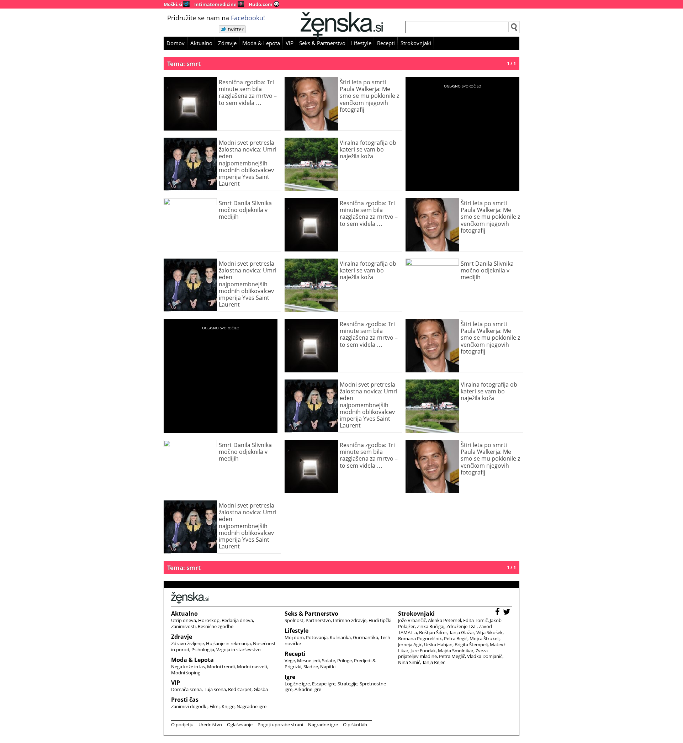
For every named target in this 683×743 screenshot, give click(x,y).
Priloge (344, 660)
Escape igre (323, 683)
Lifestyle (361, 43)
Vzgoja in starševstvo (238, 649)
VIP (289, 43)
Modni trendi (221, 666)
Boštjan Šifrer (433, 632)
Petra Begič (455, 638)
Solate (328, 660)
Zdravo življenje (187, 643)
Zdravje (227, 43)
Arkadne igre (308, 689)
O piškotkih (355, 724)
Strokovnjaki (416, 43)
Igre (290, 677)
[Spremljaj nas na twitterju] (507, 612)
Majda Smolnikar (455, 650)
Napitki (327, 666)
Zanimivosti (183, 626)
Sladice (310, 666)
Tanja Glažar (461, 632)
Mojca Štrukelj (484, 638)
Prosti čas (184, 700)
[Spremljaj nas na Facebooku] (498, 612)
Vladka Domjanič (484, 656)
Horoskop (208, 620)
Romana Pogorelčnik (420, 638)
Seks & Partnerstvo (322, 43)
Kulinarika (340, 637)
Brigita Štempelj (471, 644)
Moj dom (294, 637)
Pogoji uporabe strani (280, 724)
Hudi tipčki (380, 620)
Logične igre (297, 683)
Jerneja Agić (410, 644)
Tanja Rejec (433, 662)
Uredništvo (210, 724)
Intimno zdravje (349, 620)
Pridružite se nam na (216, 18)
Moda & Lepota (261, 43)
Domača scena (186, 689)
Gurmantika (365, 637)
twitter (236, 29)
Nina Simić (409, 662)
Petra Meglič (452, 656)
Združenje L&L (461, 626)
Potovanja (317, 637)
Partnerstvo (318, 620)
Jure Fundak (423, 650)
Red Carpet (240, 689)
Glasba (261, 689)
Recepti (386, 43)
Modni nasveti (252, 666)
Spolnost (294, 620)
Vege (290, 660)
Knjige (228, 706)
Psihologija (202, 649)
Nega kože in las (188, 666)
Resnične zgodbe (215, 626)
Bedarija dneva (237, 620)
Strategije (348, 683)
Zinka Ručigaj (430, 626)
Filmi (214, 706)
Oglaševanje (240, 724)
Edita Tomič (475, 620)
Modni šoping (185, 672)
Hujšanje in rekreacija (228, 643)
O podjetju (182, 724)
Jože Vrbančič (412, 620)
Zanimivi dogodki (189, 706)
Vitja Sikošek (489, 632)
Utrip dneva (183, 620)
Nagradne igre (251, 706)
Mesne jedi (308, 660)
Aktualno (201, 43)
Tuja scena (215, 689)
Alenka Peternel (444, 620)
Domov (175, 43)
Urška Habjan (438, 644)
